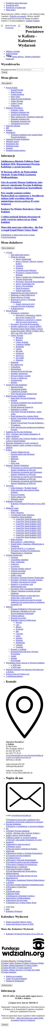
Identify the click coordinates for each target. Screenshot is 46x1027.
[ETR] (18, 235)
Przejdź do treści (12, 5)
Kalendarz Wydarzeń (14, 911)
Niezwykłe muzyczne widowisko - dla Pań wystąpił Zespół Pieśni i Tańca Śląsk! (22, 228)
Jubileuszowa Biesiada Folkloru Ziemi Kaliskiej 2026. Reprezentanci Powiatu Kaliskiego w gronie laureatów (20, 164)
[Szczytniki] (32, 970)
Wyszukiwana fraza (8, 70)
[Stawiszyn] (12, 970)
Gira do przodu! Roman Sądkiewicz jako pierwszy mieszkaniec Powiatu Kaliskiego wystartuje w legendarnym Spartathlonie (21, 185)
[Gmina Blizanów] (8, 961)
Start (7, 909)
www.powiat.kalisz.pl (14, 755)
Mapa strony (11, 10)
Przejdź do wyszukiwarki (16, 7)
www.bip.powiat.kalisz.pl (33, 755)
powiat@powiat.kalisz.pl (21, 815)
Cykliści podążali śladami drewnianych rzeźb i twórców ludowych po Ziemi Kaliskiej (20, 219)
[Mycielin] (8, 968)
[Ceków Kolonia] (11, 963)
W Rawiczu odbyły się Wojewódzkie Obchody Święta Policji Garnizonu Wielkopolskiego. (19, 175)
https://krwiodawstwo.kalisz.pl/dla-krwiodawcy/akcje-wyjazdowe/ (27, 1019)
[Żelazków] (8, 972)
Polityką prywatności (18, 16)
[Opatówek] (24, 968)
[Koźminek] (12, 965)
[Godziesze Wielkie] (33, 963)
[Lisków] (31, 965)
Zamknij (29, 21)
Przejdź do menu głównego (16, 3)
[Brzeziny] (24, 961)
